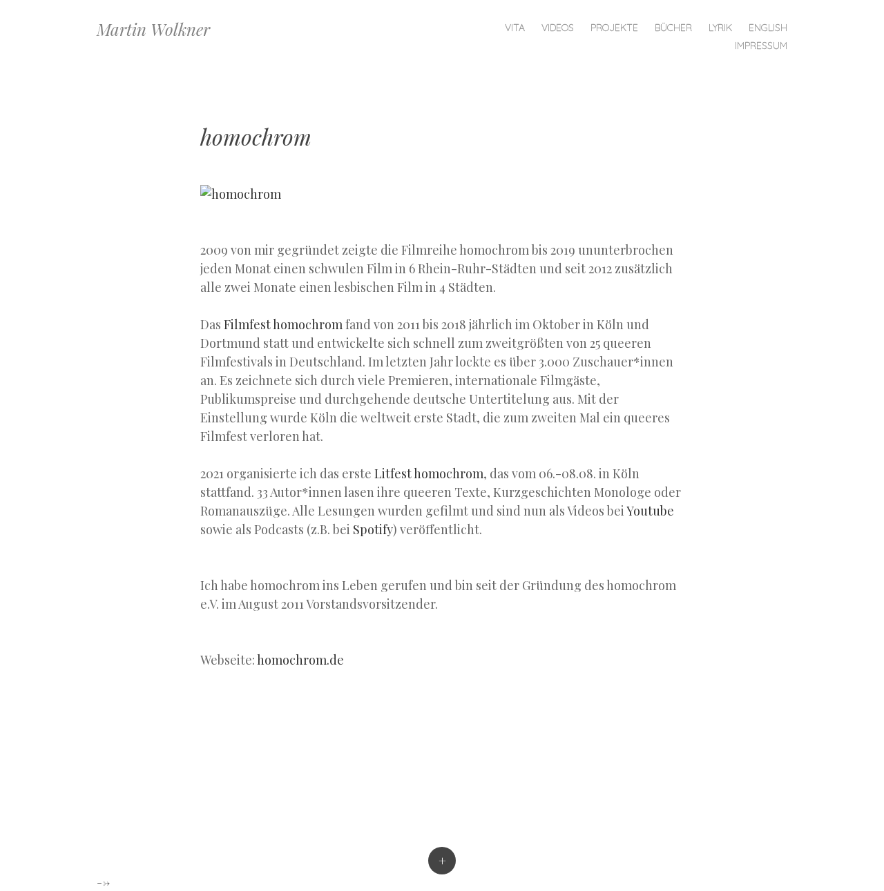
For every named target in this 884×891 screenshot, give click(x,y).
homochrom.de (300, 660)
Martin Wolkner (153, 29)
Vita (515, 27)
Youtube (650, 510)
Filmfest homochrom (284, 324)
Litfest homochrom (428, 473)
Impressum (761, 45)
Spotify (373, 529)
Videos (557, 27)
